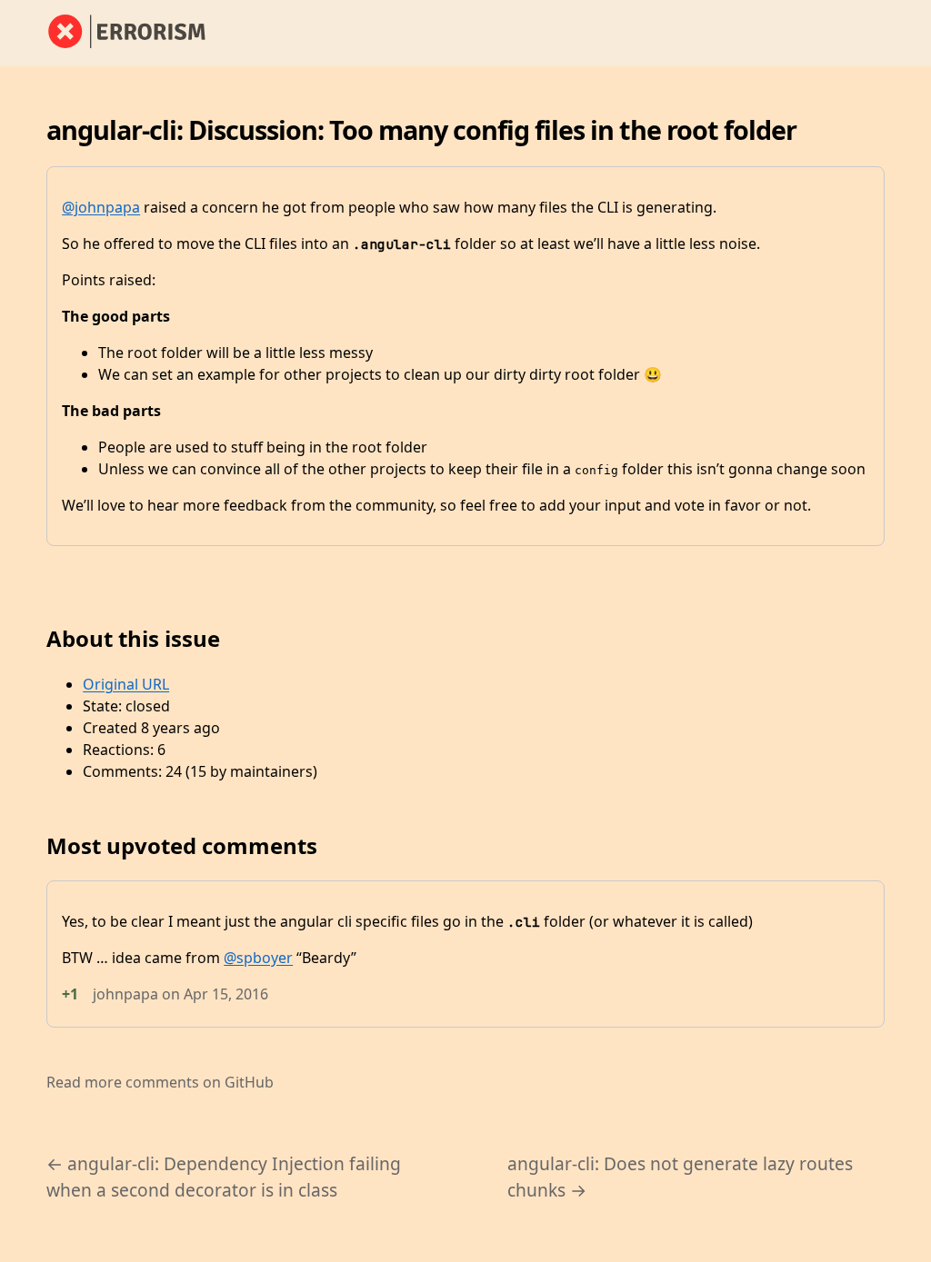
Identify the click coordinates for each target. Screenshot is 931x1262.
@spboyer (258, 958)
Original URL (126, 684)
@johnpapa (101, 207)
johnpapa (125, 994)
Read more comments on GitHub (160, 1082)
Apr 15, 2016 (226, 994)
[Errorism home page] (137, 33)
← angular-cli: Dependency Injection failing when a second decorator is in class (223, 1176)
